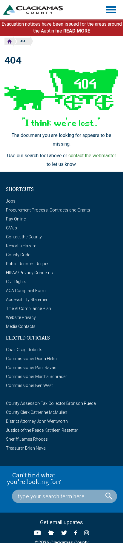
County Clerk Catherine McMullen (36, 412)
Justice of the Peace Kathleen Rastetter (42, 430)
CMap (11, 228)
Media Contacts (21, 326)
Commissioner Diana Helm (31, 358)
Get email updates (61, 522)
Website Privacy (21, 317)
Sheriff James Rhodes (27, 439)
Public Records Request (28, 263)
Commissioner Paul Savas (31, 367)
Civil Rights (16, 281)
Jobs (11, 201)
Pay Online (16, 219)
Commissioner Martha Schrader (36, 376)
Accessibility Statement (28, 299)
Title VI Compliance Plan (28, 308)
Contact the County (24, 237)
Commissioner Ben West (29, 385)
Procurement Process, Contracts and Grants (48, 210)
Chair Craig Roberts (24, 349)
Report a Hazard (21, 245)
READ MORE (76, 31)
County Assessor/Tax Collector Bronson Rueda (51, 403)
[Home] (35, 10)
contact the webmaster (92, 155)
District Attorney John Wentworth (37, 421)
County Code (18, 254)
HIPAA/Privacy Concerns (29, 272)
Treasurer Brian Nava (26, 448)
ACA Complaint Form (26, 290)
